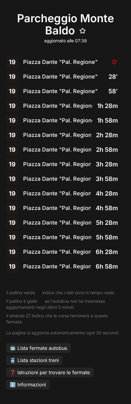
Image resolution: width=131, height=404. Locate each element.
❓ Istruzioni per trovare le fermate (50, 372)
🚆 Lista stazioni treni (34, 360)
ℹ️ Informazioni (28, 384)
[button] (65, 62)
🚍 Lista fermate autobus (38, 348)
